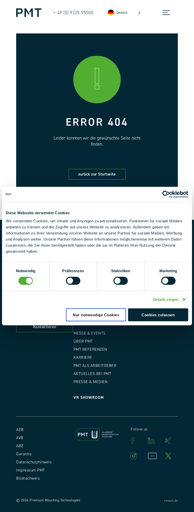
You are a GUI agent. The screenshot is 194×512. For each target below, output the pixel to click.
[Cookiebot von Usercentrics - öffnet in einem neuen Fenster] (166, 194)
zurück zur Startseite (97, 174)
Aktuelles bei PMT (92, 373)
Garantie (24, 454)
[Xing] (171, 441)
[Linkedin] (154, 441)
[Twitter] (171, 456)
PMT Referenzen (90, 349)
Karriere (83, 357)
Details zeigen (165, 299)
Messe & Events (90, 333)
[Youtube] (154, 456)
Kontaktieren (44, 326)
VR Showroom (89, 397)
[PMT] (28, 12)
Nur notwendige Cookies (96, 314)
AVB (19, 437)
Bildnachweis (28, 478)
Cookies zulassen (158, 314)
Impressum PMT (30, 470)
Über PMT (83, 341)
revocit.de (171, 501)
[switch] (73, 281)
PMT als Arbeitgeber (95, 365)
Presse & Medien (91, 381)
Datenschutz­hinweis (34, 462)
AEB (20, 429)
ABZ (19, 445)
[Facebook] (137, 441)
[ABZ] (97, 435)
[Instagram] (137, 456)
